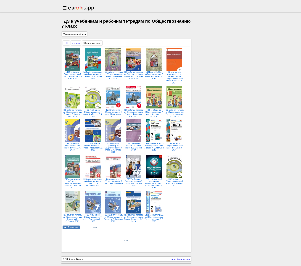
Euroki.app (81, 8)
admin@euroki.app (180, 259)
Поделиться (73, 227)
